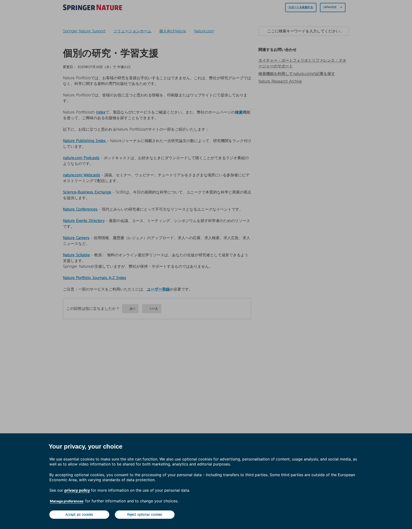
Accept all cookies (79, 514)
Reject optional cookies (144, 514)
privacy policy (77, 490)
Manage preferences (66, 501)
